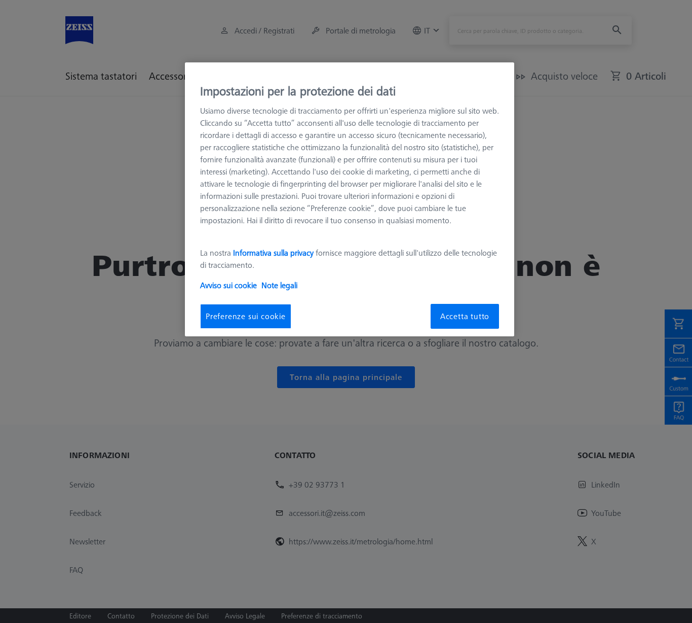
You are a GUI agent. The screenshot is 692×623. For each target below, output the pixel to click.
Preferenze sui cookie (246, 316)
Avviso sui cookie (228, 285)
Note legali (279, 285)
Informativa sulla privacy (273, 252)
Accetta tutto (464, 316)
